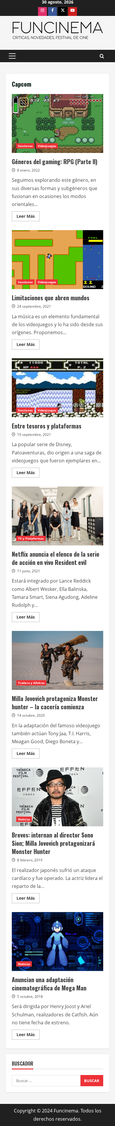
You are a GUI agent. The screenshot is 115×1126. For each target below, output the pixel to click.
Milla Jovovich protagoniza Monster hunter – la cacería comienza (57, 660)
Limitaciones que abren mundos (57, 259)
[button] (12, 56)
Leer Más (28, 217)
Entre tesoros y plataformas (57, 387)
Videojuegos (47, 146)
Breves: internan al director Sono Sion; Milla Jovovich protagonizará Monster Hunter (57, 796)
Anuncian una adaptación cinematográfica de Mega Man (57, 941)
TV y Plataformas (31, 538)
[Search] (102, 56)
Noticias (24, 819)
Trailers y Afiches (31, 683)
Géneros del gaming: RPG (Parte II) (57, 123)
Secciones (25, 146)
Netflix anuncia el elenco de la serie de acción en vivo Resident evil (57, 516)
